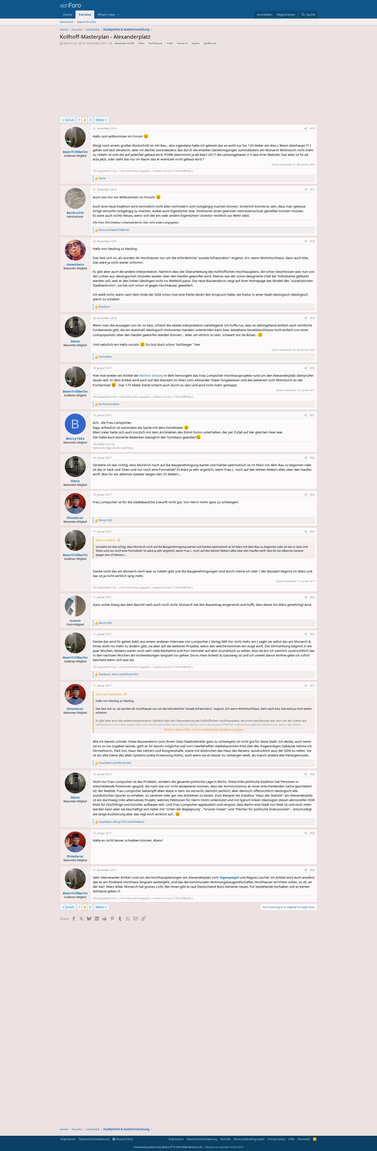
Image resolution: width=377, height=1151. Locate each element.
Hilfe (291, 1139)
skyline (195, 43)
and (114, 230)
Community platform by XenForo (168, 1147)
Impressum (68, 1139)
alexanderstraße (124, 43)
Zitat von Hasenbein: (109, 694)
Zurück (69, 120)
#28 (312, 774)
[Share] (305, 128)
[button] (118, 14)
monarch (182, 43)
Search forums (86, 22)
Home (67, 14)
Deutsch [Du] (124, 1139)
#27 (312, 685)
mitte (170, 43)
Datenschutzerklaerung (94, 1139)
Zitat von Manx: (106, 540)
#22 (312, 458)
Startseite (304, 1139)
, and (118, 674)
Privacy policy (276, 1139)
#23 (312, 494)
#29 (312, 833)
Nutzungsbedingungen (249, 1139)
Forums (85, 14)
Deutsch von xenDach (224, 1147)
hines (141, 43)
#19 (312, 318)
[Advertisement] (188, 82)
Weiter (100, 120)
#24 (312, 531)
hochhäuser (156, 43)
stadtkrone (209, 43)
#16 (312, 128)
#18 (312, 241)
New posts (67, 22)
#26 (312, 634)
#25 (312, 597)
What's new (106, 14)
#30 (312, 870)
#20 (312, 368)
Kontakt (225, 1139)
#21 (312, 415)
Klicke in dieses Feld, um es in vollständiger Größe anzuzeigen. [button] (204, 730)
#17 (312, 189)
